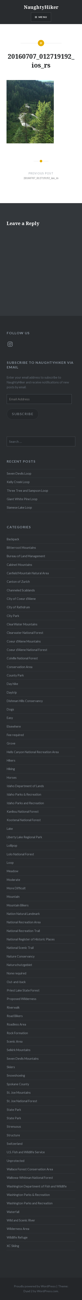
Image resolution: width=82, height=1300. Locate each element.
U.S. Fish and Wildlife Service (26, 1152)
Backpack (13, 539)
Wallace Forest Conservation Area (30, 1169)
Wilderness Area (18, 1229)
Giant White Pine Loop (22, 499)
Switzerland (14, 1143)
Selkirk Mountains (18, 1050)
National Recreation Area (24, 922)
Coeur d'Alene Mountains (24, 641)
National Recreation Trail (23, 931)
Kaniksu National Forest (23, 811)
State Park (14, 1109)
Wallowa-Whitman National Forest (30, 1177)
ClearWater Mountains (22, 624)
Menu (42, 17)
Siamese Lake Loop (19, 507)
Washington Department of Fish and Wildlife (37, 1186)
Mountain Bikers (18, 905)
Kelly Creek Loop (18, 482)
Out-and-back (16, 982)
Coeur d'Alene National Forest (27, 650)
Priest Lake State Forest (23, 990)
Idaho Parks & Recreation (24, 794)
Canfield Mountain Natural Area (28, 573)
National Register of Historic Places (31, 939)
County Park (15, 675)
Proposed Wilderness (21, 999)
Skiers (11, 1067)
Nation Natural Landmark (23, 914)
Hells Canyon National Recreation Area (33, 752)
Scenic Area (14, 1041)
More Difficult (16, 888)
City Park (13, 616)
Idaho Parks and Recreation (25, 803)
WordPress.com (47, 1291)
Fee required (15, 735)
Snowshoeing (16, 1075)
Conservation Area (19, 667)
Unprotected (15, 1161)
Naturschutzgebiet (19, 965)
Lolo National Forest (20, 854)
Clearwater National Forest (25, 632)
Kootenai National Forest (24, 820)
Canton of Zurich (18, 581)
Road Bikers (15, 1016)
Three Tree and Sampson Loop (27, 490)
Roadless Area (16, 1024)
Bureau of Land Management (26, 556)
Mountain (13, 896)
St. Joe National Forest (22, 1101)
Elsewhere (14, 726)
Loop (10, 862)
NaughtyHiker (41, 7)
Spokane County (18, 1084)
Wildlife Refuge (17, 1237)
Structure (13, 1135)
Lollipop (12, 845)
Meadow (12, 871)
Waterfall (13, 1212)
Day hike (12, 684)
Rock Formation (17, 1033)
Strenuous (14, 1126)
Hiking (11, 769)
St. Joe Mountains (19, 1092)
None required (16, 973)
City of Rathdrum (18, 607)
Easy (10, 718)
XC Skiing (13, 1246)
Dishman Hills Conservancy (25, 701)
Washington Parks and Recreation (30, 1203)
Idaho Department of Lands (25, 786)
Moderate (13, 880)
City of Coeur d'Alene (21, 598)
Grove (11, 743)
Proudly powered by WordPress (35, 1286)
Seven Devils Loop (19, 473)
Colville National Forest (22, 658)
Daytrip (12, 692)
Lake (10, 828)
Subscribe (23, 414)
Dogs (10, 709)
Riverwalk (13, 1007)
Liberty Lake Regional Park (24, 837)
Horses (12, 777)
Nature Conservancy (20, 956)
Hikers (11, 760)
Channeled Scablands (21, 590)
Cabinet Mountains (19, 564)
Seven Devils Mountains (23, 1058)
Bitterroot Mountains (21, 547)
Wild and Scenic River (21, 1220)
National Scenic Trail (20, 948)
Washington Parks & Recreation (28, 1195)
